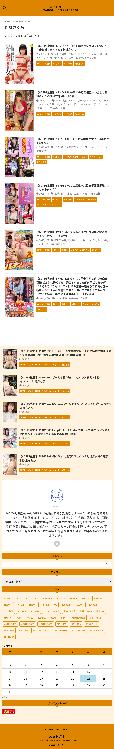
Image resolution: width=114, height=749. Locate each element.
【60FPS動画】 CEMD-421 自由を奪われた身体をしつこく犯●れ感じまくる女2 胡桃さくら (71, 47)
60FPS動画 (60, 54)
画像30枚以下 (96, 617)
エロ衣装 (81, 240)
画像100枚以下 (27, 624)
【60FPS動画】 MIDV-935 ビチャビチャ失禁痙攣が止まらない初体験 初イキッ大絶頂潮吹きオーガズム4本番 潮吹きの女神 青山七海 (65, 353)
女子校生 (73, 298)
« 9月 (5, 697)
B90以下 (72, 54)
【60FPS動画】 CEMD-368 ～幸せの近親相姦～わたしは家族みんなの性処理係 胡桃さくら (72, 94)
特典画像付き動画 (77, 617)
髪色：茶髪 (9, 630)
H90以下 (33, 604)
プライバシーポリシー (50, 729)
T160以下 (93, 604)
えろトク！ (57, 7)
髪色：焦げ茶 (91, 624)
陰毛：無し (64, 58)
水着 (52, 244)
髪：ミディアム (96, 630)
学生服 (83, 298)
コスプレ (91, 240)
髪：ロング (77, 58)
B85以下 (73, 598)
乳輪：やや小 (86, 611)
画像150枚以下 (45, 624)
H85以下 (82, 54)
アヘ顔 (71, 240)
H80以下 (8, 604)
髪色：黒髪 (90, 58)
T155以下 (79, 604)
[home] (57, 544)
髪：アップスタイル (41, 630)
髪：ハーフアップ (83, 104)
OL (55, 604)
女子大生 (29, 617)
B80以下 (61, 598)
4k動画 (7, 598)
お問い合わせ (67, 729)
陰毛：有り (62, 624)
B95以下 (98, 598)
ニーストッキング (89, 147)
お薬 (76, 193)
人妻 (19, 617)
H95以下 (45, 604)
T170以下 (22, 611)
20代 (63, 147)
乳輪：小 (8, 617)
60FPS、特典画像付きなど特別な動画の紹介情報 (57, 740)
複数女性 (41, 151)
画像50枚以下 (10, 624)
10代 (57, 147)
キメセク (85, 193)
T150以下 (66, 604)
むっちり (102, 240)
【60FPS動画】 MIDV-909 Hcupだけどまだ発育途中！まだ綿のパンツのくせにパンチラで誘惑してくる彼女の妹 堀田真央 (64, 432)
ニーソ (104, 147)
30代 (35, 598)
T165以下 (93, 54)
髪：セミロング (78, 630)
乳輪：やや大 (69, 611)
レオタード (42, 244)
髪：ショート (61, 630)
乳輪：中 (52, 58)
